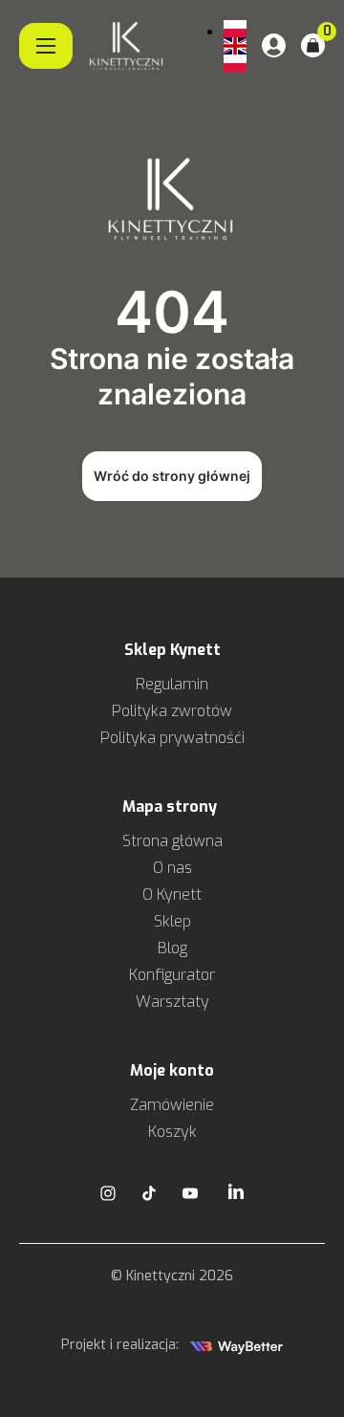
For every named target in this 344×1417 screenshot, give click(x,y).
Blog (172, 948)
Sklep (172, 921)
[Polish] (235, 28)
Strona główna (172, 841)
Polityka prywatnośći (172, 738)
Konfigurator (172, 975)
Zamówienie (172, 1105)
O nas (172, 868)
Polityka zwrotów (172, 711)
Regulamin (172, 684)
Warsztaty (172, 1002)
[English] (235, 45)
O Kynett (172, 894)
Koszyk (172, 1132)
